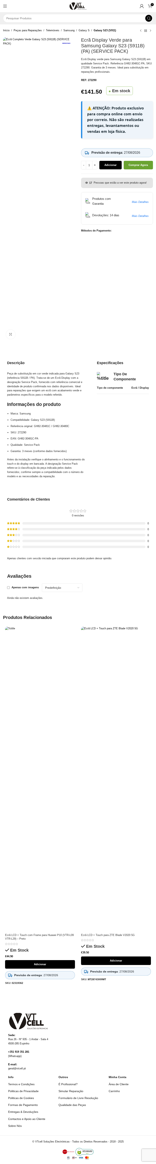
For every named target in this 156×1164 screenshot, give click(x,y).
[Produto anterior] (140, 30)
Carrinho (114, 1091)
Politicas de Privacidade (23, 1091)
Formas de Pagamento (23, 1105)
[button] (5, 6)
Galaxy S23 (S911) (105, 30)
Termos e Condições (21, 1084)
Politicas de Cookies (21, 1098)
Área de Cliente (119, 1084)
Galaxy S (84, 30)
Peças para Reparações (28, 30)
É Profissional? (68, 1084)
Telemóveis (52, 30)
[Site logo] (78, 5)
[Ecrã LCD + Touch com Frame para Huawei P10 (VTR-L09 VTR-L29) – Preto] (40, 779)
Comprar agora (138, 165)
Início (6, 30)
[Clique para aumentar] (10, 334)
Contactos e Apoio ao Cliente (26, 1119)
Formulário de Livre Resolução (78, 1098)
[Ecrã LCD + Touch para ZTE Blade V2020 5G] (116, 779)
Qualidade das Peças (72, 1105)
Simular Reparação (70, 1091)
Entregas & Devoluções (23, 1111)
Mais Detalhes (140, 201)
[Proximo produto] (150, 30)
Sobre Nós (15, 1125)
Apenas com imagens (25, 587)
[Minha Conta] (142, 6)
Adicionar (110, 165)
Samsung (69, 30)
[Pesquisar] (148, 18)
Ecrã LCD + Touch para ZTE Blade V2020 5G (108, 935)
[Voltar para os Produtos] (145, 30)
